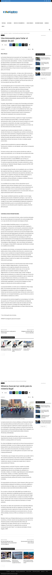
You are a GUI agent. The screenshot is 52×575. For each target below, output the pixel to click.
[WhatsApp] (17, 44)
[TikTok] (48, 1)
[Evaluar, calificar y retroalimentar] (28, 344)
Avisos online (28, 571)
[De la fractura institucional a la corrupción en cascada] (6, 344)
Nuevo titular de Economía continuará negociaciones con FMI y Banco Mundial (46, 74)
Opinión (10, 33)
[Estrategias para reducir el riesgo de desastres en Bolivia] (17, 344)
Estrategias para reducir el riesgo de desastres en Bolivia (17, 350)
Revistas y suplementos (20, 571)
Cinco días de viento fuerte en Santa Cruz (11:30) (45, 63)
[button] (49, 29)
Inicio (2, 33)
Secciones (6, 33)
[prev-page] (2, 354)
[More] (29, 44)
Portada (8, 571)
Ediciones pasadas (36, 571)
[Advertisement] (35, 12)
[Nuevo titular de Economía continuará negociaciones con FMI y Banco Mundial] (38, 74)
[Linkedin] (20, 44)
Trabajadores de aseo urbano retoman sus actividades (45, 68)
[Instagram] (46, 1)
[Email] (23, 44)
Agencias (42, 571)
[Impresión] (26, 44)
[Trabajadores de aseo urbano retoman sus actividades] (38, 68)
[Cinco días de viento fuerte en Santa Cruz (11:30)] (38, 63)
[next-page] (4, 354)
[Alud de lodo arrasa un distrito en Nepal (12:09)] (38, 59)
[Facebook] (44, 1)
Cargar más (43, 78)
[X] (50, 1)
